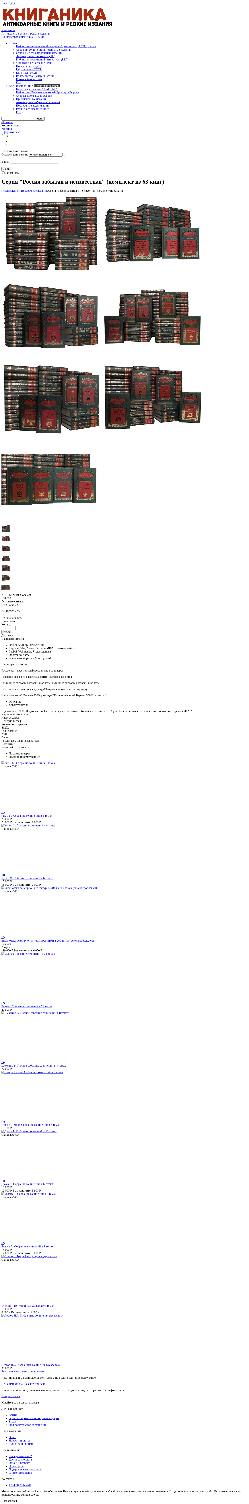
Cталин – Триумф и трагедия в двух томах (27, 1305)
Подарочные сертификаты (25, 1469)
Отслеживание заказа (14, 154)
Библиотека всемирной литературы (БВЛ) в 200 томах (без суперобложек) (47, 940)
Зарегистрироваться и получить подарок (34, 1418)
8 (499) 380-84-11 (24, 36)
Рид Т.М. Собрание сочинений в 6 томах (26, 815)
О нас (12, 1437)
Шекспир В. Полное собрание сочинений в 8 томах (33, 1065)
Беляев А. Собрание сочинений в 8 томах (27, 1246)
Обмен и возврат (19, 1462)
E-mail (5, 161)
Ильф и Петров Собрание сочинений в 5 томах (30, 1124)
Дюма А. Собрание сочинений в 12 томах (27, 1184)
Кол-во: (6, 624)
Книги (16, 190)
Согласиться (9, 1500)
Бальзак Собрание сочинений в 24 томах (26, 1006)
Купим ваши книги (21, 1443)
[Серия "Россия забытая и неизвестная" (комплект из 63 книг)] (51, 273)
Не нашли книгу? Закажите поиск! (23, 1383)
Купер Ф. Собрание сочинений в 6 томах (27, 878)
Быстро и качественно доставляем (22, 1371)
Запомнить (12, 172)
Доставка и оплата (20, 1459)
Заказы (13, 1421)
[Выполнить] (64, 155)
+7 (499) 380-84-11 (20, 1485)
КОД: (4, 594)
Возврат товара (10, 1396)
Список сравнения (20, 1472)
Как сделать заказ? (20, 1456)
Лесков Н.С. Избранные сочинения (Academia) (30, 1364)
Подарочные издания (34, 190)
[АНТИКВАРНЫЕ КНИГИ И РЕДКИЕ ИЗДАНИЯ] (57, 27)
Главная (6, 190)
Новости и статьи (20, 1440)
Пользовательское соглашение (27, 1424)
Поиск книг (16, 1466)
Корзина (6, 128)
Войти (13, 1414)
